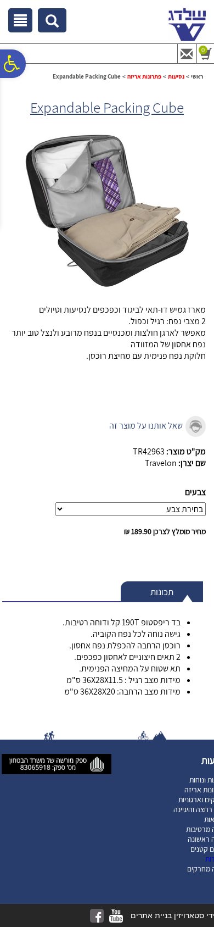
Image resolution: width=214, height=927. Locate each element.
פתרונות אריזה (144, 76)
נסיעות (176, 76)
